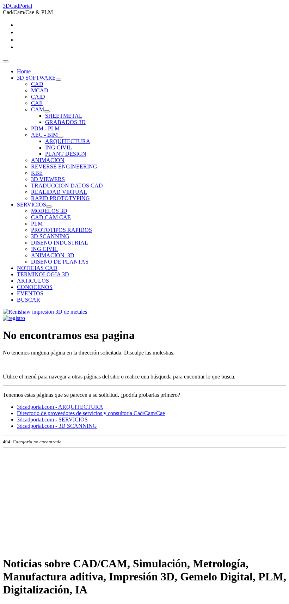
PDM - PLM (45, 128)
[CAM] (47, 111)
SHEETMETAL (63, 116)
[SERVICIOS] (49, 206)
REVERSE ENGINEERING (64, 167)
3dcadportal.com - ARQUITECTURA (60, 407)
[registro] (14, 318)
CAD (37, 84)
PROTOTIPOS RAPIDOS (61, 230)
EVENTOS (30, 293)
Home (24, 71)
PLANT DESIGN (65, 154)
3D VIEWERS (48, 179)
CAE (37, 103)
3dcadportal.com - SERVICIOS (52, 420)
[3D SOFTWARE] (58, 80)
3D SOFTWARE (36, 78)
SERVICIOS (31, 205)
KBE (37, 173)
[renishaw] (45, 312)
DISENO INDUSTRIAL (59, 243)
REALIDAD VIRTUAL (59, 192)
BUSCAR (28, 300)
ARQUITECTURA (67, 141)
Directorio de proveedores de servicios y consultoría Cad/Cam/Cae (91, 413)
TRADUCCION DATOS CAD (67, 186)
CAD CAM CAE (51, 217)
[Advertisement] (144, 500)
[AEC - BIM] (60, 137)
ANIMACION (47, 160)
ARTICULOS (33, 281)
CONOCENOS (35, 287)
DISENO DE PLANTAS (59, 262)
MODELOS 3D (49, 211)
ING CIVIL (58, 147)
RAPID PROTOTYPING (60, 198)
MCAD (39, 90)
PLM (37, 224)
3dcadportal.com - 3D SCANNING (57, 426)
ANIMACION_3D (52, 255)
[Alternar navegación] (5, 61)
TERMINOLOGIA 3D (43, 274)
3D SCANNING (50, 236)
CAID (38, 97)
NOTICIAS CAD (37, 268)
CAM (37, 109)
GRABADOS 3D (65, 122)
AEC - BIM (44, 135)
